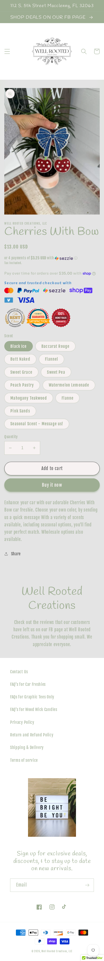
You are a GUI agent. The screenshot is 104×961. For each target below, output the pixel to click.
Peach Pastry (22, 385)
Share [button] (16, 553)
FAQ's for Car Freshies (28, 684)
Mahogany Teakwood (28, 398)
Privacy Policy (22, 722)
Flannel (51, 359)
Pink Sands (20, 410)
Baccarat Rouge (55, 346)
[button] (7, 51)
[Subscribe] (87, 885)
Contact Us (19, 671)
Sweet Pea (56, 372)
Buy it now (52, 485)
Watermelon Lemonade (69, 385)
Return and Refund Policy (32, 734)
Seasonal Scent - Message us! (36, 423)
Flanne (67, 398)
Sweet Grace (21, 372)
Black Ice (18, 346)
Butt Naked (20, 359)
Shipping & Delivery (27, 747)
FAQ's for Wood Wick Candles (33, 709)
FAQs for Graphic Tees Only (32, 696)
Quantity (11, 436)
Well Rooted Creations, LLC (56, 951)
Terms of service (24, 760)
